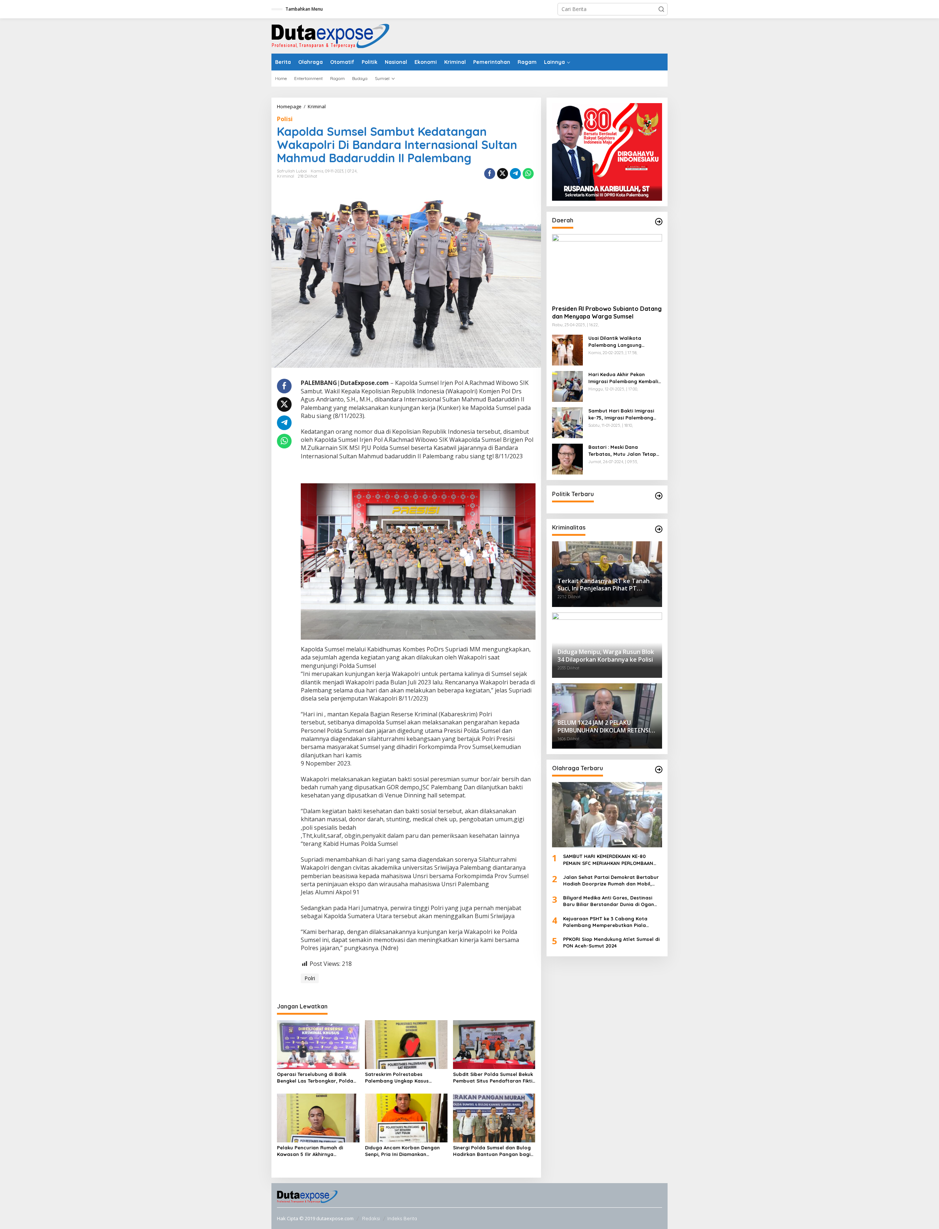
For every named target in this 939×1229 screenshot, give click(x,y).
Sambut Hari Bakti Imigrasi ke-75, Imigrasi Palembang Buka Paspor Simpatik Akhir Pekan (621, 414)
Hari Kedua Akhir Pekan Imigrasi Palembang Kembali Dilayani (623, 378)
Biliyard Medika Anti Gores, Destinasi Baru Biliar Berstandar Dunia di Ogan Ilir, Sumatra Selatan (608, 901)
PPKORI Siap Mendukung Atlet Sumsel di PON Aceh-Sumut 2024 (611, 942)
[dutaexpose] (330, 35)
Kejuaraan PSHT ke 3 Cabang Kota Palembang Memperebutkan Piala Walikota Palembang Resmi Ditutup (606, 922)
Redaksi (371, 1218)
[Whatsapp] (528, 173)
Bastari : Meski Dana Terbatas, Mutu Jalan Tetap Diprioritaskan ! (622, 450)
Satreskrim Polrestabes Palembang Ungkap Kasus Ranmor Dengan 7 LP (397, 1077)
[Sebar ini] (489, 173)
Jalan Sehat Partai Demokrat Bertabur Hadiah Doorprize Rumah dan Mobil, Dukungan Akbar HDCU (611, 880)
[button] (661, 9)
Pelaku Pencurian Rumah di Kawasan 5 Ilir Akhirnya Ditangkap (310, 1151)
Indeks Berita (402, 1218)
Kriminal (285, 176)
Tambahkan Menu (304, 9)
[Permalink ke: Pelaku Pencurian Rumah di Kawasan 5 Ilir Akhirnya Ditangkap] (318, 1117)
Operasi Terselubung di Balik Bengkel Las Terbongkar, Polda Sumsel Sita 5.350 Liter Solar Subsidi (315, 1077)
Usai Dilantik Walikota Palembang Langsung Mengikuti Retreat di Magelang (615, 341)
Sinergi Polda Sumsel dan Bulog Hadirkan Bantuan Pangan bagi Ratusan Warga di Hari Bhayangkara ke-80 (492, 1151)
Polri (309, 978)
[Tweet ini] (502, 173)
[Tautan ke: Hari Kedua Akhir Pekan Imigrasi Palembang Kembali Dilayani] (567, 385)
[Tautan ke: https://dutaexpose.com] (658, 221)
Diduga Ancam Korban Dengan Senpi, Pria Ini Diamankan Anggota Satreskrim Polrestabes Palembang (405, 1151)
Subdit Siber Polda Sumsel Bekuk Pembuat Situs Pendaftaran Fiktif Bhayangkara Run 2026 (493, 1077)
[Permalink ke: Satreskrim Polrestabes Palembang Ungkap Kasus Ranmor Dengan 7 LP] (406, 1044)
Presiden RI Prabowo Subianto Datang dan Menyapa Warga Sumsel (607, 312)
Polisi (285, 119)
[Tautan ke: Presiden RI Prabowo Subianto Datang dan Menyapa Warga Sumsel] (607, 266)
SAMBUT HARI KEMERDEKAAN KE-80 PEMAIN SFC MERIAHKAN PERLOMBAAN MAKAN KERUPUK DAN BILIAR (608, 860)
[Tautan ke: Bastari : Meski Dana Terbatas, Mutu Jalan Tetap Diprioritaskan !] (567, 458)
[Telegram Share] (515, 173)
